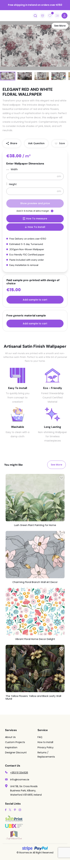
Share (13, 143)
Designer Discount (16, 752)
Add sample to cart (35, 299)
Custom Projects (15, 742)
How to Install (45, 742)
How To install (36, 227)
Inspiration (11, 747)
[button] (59, 143)
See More (60, 25)
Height (13, 184)
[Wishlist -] (52, 13)
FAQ (40, 737)
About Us (10, 737)
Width (14, 169)
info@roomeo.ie (19, 779)
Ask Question (36, 143)
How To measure (36, 218)
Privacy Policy (46, 747)
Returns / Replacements (46, 754)
